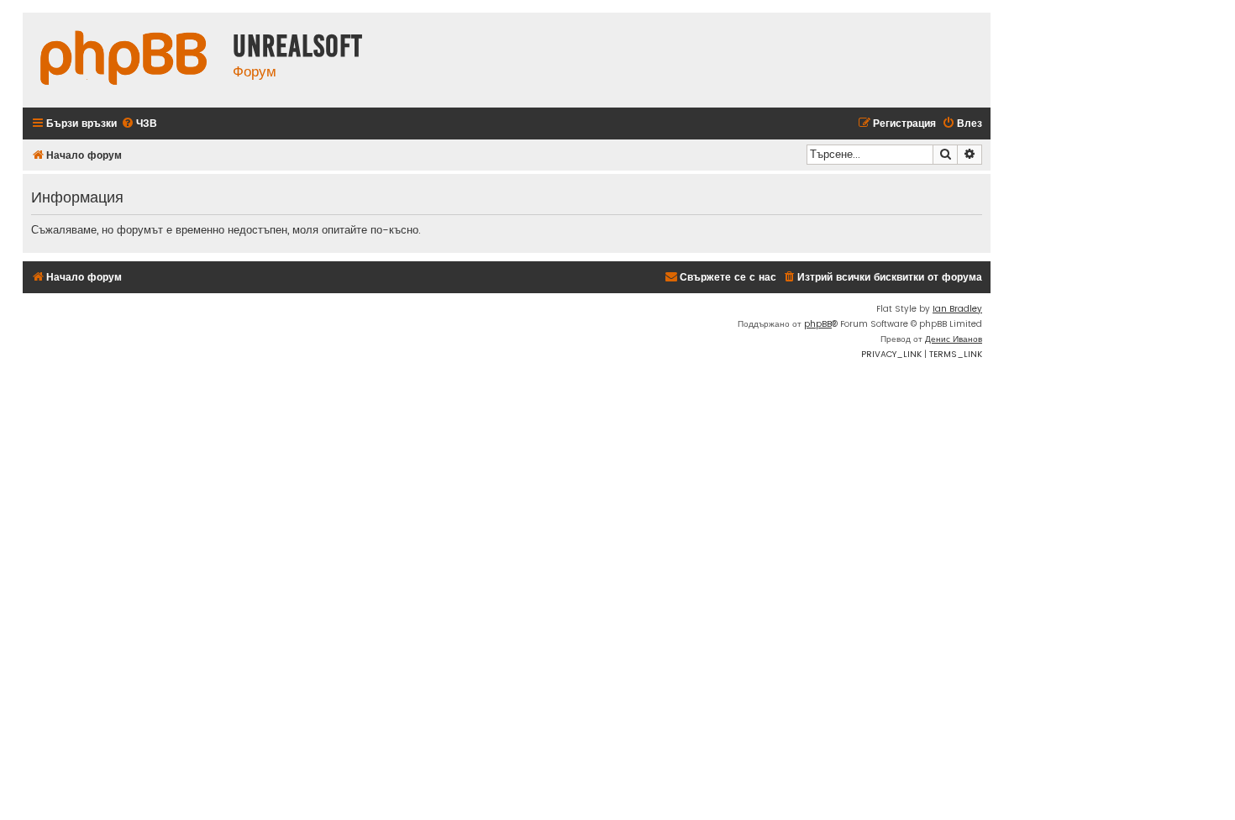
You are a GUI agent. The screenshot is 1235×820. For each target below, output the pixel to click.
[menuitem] (139, 124)
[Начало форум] (123, 60)
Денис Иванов (953, 339)
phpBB (818, 324)
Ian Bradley (957, 308)
